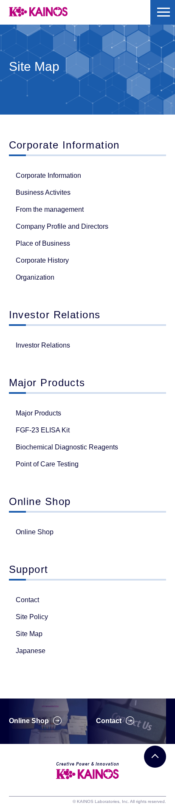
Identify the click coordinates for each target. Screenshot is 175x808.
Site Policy (32, 616)
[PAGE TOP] (155, 757)
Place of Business (43, 243)
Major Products (38, 413)
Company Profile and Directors (62, 226)
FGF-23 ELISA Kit (43, 430)
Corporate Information (48, 175)
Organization (35, 277)
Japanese (30, 650)
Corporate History (42, 260)
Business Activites (43, 192)
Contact (27, 599)
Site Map (29, 633)
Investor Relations (43, 345)
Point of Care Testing (47, 464)
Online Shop (35, 532)
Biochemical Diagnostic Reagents (67, 447)
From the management (50, 209)
